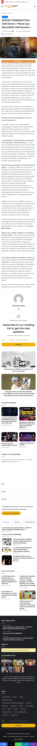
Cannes (15, 697)
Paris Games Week (7, 712)
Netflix (9, 709)
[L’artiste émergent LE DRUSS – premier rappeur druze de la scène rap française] (7, 541)
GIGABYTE (5, 706)
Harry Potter (13, 706)
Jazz (3, 709)
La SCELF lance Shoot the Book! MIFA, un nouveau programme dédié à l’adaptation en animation (9, 579)
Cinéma (5, 736)
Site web (3, 499)
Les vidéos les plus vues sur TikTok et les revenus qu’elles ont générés (24, 558)
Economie (26, 736)
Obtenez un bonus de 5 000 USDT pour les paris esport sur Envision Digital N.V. (27, 424)
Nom (3, 484)
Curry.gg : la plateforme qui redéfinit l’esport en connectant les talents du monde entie (9, 420)
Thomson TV (5, 715)
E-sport (10, 13)
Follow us (4, 644)
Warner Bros (14, 715)
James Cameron (29, 706)
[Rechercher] (35, 7)
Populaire (6, 522)
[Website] (18, 309)
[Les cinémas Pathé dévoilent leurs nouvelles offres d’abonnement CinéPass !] (7, 550)
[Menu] (2, 7)
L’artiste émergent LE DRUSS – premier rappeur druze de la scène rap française (23, 541)
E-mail (3, 491)
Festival (32, 736)
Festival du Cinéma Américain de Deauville (13, 703)
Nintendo (15, 709)
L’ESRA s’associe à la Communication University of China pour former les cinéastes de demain (27, 604)
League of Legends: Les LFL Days (26, 444)
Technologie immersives (15, 736)
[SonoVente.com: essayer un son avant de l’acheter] (18, 669)
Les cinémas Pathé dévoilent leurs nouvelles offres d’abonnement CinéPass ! (22, 549)
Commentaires (29, 522)
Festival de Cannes (7, 700)
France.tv (28, 703)
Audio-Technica (6, 697)
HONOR (21, 706)
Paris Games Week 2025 (20, 712)
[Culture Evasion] (11, 6)
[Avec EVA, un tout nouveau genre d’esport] (9, 437)
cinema (21, 697)
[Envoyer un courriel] (12, 31)
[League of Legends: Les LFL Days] (27, 436)
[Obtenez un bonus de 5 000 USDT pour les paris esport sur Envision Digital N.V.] (27, 414)
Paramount (23, 709)
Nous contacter (18, 739)
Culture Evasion (8, 31)
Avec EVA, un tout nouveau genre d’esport (9, 444)
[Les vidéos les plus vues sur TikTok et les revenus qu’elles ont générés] (7, 560)
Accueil (5, 13)
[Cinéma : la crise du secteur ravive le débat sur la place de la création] (6, 669)
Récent (17, 522)
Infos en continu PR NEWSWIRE (11, 534)
